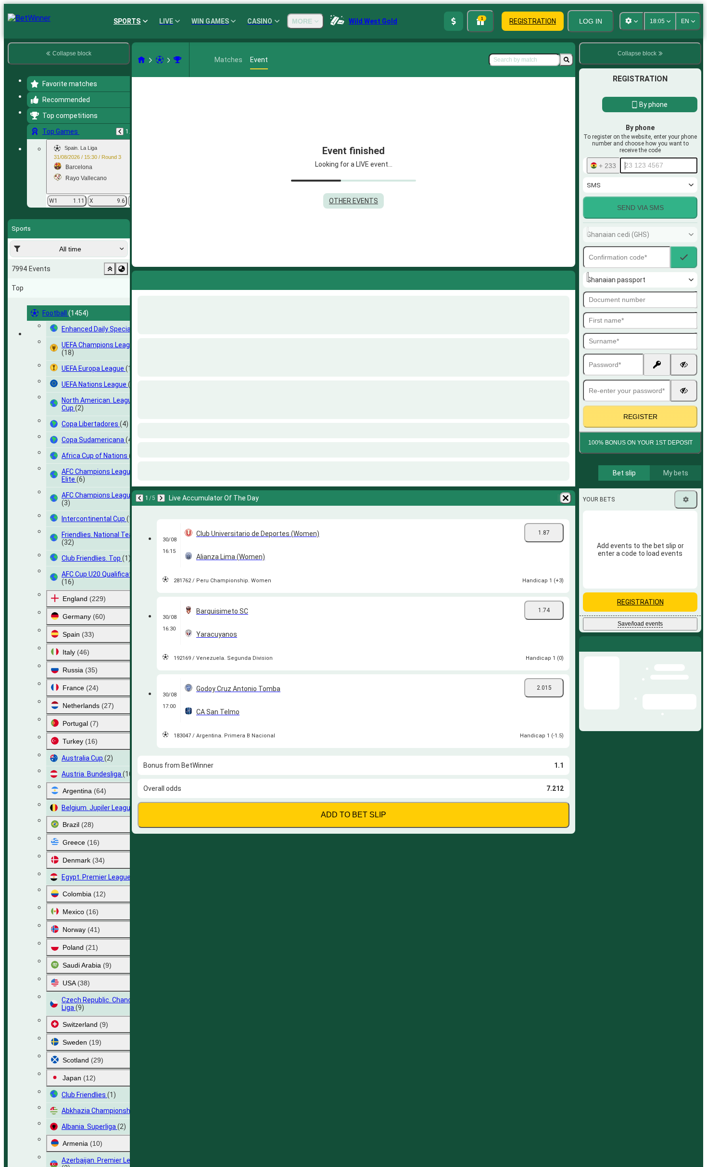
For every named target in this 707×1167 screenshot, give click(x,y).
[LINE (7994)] (141, 59)
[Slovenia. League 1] (177, 59)
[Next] (164, 278)
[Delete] (565, 278)
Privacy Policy (643, 468)
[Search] (566, 59)
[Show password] (683, 385)
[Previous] (120, 131)
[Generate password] (657, 385)
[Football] (159, 59)
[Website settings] (631, 21)
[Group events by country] (121, 268)
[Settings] (685, 551)
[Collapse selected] (109, 268)
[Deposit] (453, 21)
